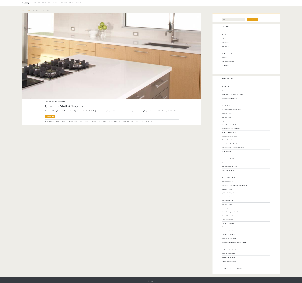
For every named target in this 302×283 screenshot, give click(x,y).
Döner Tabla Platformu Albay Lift (229, 83)
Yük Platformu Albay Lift (227, 181)
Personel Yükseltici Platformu (229, 261)
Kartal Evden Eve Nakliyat (228, 170)
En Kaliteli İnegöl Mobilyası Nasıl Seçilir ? (231, 109)
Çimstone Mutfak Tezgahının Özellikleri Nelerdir (116, 121)
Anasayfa (26, 10)
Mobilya (55, 3)
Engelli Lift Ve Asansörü (227, 121)
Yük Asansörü (225, 46)
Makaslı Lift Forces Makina (228, 162)
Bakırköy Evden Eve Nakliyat (228, 155)
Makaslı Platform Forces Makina (229, 124)
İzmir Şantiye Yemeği (227, 189)
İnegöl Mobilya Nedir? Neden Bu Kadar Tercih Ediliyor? (234, 185)
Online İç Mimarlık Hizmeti (228, 140)
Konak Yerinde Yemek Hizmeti (229, 132)
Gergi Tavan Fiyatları (227, 87)
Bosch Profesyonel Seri (227, 53)
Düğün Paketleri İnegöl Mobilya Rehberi (231, 249)
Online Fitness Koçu (227, 196)
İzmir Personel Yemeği (227, 231)
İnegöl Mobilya (225, 42)
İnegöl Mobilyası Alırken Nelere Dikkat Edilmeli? (233, 268)
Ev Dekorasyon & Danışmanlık (229, 208)
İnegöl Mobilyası (226, 69)
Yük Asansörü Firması (227, 113)
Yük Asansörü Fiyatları (227, 204)
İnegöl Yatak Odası (226, 31)
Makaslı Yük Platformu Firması (229, 102)
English (78, 3)
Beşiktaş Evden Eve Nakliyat (228, 61)
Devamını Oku (50, 117)
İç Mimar (224, 38)
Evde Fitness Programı (227, 174)
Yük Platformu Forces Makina (229, 246)
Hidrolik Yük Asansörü (227, 265)
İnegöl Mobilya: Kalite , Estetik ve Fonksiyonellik (233, 147)
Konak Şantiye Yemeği (227, 105)
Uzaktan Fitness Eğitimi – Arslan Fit (230, 212)
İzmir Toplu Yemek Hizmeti (228, 253)
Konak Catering (225, 65)
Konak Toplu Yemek (226, 151)
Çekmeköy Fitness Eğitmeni (228, 223)
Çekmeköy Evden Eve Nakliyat (229, 234)
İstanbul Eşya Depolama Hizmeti (229, 136)
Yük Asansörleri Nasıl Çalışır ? (229, 238)
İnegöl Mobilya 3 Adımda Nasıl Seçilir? (231, 128)
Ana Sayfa (37, 3)
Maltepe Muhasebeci (227, 90)
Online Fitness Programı (227, 219)
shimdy (63, 101)
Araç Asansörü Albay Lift (227, 200)
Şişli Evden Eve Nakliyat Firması (229, 193)
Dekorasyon (46, 3)
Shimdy (25, 2)
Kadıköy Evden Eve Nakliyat (228, 257)
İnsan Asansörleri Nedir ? (228, 159)
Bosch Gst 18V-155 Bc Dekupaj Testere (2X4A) (232, 94)
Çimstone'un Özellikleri (143, 121)
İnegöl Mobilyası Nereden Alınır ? (230, 98)
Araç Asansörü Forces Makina (229, 178)
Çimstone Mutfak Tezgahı (111, 56)
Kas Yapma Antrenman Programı (229, 166)
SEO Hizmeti (225, 35)
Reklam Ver (64, 3)
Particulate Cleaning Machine (228, 50)
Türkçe (71, 3)
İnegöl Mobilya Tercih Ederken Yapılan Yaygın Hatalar (234, 242)
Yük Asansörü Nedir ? (227, 117)
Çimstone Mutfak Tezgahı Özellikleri (83, 121)
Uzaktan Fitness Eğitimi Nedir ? (229, 143)
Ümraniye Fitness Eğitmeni (228, 227)
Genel (58, 121)
